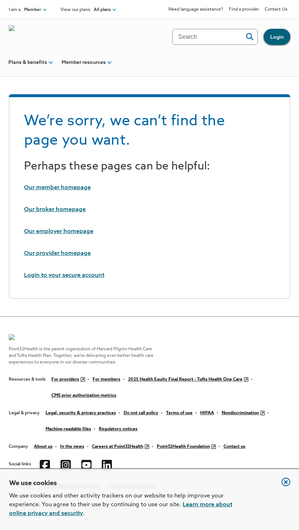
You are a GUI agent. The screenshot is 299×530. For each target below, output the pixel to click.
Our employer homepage (58, 232)
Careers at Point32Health (117, 447)
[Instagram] (66, 464)
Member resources (84, 62)
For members (106, 379)
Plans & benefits (27, 62)
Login (277, 37)
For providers (65, 379)
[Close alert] (282, 486)
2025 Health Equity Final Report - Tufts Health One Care (185, 379)
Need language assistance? (195, 9)
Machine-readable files (68, 429)
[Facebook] (46, 464)
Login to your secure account (64, 275)
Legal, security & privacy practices (81, 413)
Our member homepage (57, 188)
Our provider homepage (57, 253)
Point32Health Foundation (183, 447)
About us (43, 447)
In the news (72, 447)
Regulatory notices (118, 429)
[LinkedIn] (108, 464)
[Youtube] (87, 464)
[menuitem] (27, 65)
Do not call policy (141, 413)
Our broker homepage (55, 210)
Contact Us (276, 9)
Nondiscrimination (240, 413)
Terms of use (179, 413)
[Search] (249, 37)
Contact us (234, 447)
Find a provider (244, 9)
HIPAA (207, 413)
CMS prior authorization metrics (83, 395)
